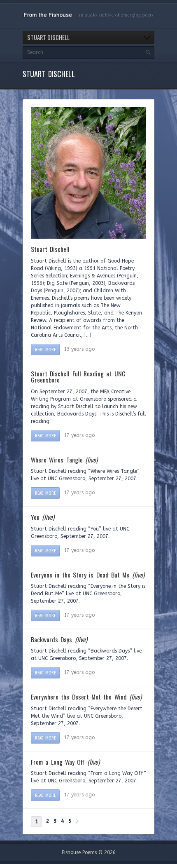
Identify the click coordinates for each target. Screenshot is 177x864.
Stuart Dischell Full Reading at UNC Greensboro (78, 377)
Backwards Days (59, 639)
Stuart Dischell (50, 249)
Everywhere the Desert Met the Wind (86, 697)
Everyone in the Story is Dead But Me (87, 575)
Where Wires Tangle (64, 460)
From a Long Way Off (65, 762)
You (42, 517)
